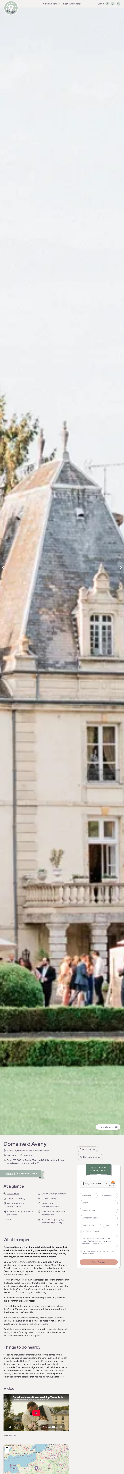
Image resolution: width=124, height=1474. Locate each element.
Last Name (107, 1195)
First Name (87, 1195)
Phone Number (89, 1210)
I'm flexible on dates (91, 1231)
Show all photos (106, 1127)
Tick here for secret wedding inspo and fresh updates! (98, 1252)
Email (85, 1203)
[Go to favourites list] (113, 4)
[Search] (118, 4)
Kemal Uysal (12, 1435)
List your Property (72, 3)
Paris (46, 1150)
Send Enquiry (98, 1262)
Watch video (13, 1193)
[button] (3, 567)
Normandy (38, 1150)
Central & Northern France (19, 1150)
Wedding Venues (51, 3)
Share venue (86, 1149)
